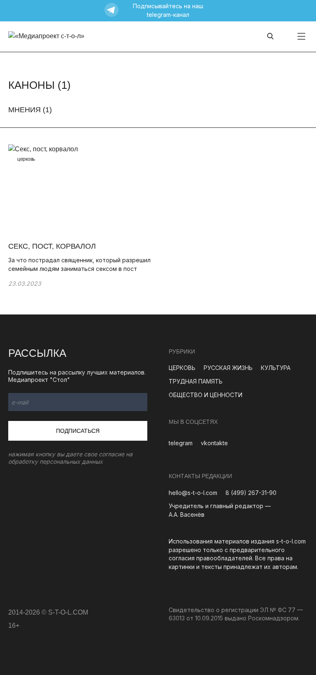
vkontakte (214, 442)
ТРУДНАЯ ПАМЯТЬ (196, 381)
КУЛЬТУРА (275, 367)
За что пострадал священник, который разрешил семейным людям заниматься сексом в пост (79, 264)
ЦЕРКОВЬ (182, 367)
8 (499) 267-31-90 (250, 492)
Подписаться (78, 431)
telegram (181, 442)
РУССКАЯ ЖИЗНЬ (228, 367)
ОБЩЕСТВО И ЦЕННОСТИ (205, 394)
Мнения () (30, 110)
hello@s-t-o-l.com (193, 492)
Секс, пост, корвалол (53, 246)
